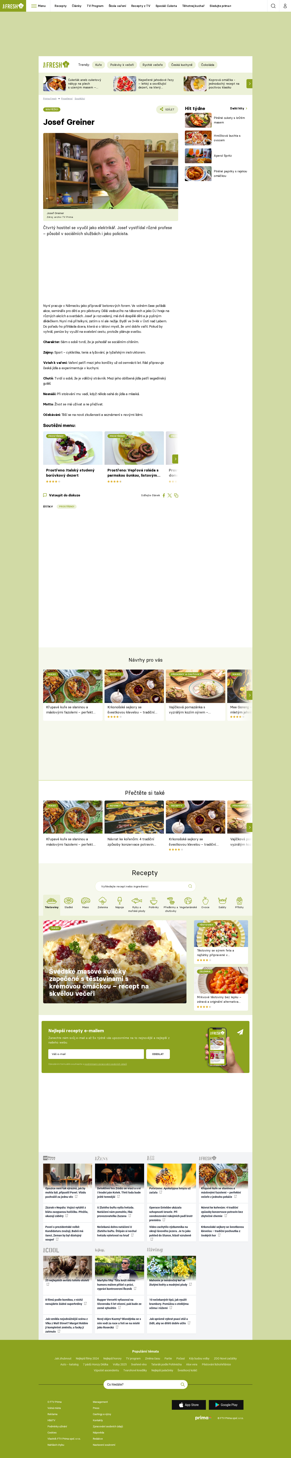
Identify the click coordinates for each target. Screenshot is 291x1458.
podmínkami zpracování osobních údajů (106, 1064)
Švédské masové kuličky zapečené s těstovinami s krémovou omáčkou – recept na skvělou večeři (99, 982)
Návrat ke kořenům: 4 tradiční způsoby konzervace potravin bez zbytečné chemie (130, 842)
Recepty (61, 6)
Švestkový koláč (187, 1370)
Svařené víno (139, 1364)
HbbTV (51, 1420)
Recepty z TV (140, 6)
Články (77, 6)
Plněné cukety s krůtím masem (229, 120)
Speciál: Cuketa (166, 6)
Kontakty (98, 1420)
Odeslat (158, 1054)
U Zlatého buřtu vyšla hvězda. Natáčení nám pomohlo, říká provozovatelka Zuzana (115, 1212)
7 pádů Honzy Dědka (95, 1364)
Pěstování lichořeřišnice (216, 1364)
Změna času (152, 1358)
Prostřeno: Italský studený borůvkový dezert (70, 473)
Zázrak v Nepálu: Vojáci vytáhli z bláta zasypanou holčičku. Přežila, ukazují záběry (66, 1212)
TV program (133, 1358)
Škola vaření (117, 6)
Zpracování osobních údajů (108, 1426)
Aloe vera (191, 1364)
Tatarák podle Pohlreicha (166, 1364)
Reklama (52, 1414)
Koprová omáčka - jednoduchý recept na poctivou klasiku (224, 83)
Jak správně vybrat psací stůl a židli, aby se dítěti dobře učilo (168, 1321)
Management (100, 1401)
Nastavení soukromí (104, 1444)
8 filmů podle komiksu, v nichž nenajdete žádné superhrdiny (64, 1301)
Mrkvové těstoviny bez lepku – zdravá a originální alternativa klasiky (219, 1001)
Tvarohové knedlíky (135, 1370)
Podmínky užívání (57, 1426)
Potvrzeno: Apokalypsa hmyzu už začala (170, 1190)
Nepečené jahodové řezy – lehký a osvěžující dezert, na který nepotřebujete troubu (156, 85)
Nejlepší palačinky (162, 1370)
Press (96, 1408)
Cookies (52, 1432)
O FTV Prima (55, 1401)
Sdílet (169, 111)
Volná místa (54, 1408)
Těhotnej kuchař (193, 6)
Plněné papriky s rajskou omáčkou (230, 173)
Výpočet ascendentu (106, 1370)
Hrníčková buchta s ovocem (227, 138)
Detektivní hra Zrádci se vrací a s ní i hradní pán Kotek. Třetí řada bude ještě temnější (119, 1192)
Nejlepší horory (112, 1358)
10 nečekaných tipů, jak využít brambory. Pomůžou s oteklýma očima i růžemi (169, 1304)
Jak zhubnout (62, 1358)
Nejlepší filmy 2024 (87, 1358)
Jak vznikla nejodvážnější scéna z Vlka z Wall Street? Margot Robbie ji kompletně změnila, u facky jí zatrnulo (66, 1325)
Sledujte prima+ (220, 6)
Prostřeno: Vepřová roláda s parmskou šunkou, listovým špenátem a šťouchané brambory (133, 473)
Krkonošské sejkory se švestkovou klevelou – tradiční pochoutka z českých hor (131, 710)
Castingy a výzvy (102, 1414)
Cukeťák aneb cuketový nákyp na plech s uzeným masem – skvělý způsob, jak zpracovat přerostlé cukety (84, 89)
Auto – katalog (69, 1364)
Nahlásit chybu (56, 1444)
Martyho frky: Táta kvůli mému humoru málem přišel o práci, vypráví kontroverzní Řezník (116, 1284)
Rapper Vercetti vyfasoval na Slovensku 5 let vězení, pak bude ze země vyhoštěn (119, 1304)
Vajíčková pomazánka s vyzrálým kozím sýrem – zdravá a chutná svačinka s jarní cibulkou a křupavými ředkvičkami (194, 710)
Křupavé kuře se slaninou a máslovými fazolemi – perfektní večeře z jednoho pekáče (71, 710)
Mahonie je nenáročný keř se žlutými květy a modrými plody (168, 1282)
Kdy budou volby (199, 1358)
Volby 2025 (120, 1364)
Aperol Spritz (223, 155)
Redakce (98, 1438)
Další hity (237, 108)
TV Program (95, 6)
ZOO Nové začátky (225, 1358)
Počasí (180, 1358)
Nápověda (98, 1432)
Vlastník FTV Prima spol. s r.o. (64, 1438)
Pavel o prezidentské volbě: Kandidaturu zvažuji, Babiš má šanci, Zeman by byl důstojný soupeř (64, 1233)
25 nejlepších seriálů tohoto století (67, 1280)
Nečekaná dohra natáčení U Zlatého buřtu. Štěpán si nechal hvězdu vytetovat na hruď (117, 1231)
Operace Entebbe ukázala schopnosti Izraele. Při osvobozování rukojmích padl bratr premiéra (171, 1214)
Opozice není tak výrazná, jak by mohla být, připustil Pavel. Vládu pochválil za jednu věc (65, 1192)
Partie (168, 1358)
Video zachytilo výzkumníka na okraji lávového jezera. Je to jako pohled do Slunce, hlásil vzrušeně (170, 1231)
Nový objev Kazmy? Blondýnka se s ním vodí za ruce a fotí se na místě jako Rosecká (119, 1323)
